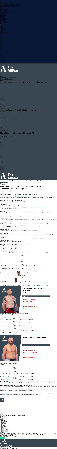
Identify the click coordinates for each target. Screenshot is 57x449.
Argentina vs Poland (3, 14)
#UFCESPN (33, 207)
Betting (1, 34)
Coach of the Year (3, 58)
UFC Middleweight (3, 422)
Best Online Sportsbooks (4, 40)
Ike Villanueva (8, 330)
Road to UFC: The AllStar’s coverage (5, 32)
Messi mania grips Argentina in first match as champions (22, 110)
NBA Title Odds (2, 54)
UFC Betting (2, 48)
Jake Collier (8, 322)
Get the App (3, 437)
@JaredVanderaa (10, 214)
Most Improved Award (3, 57)
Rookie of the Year (3, 56)
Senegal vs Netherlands (3, 22)
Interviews (1, 26)
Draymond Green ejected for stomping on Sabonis (9, 85)
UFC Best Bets (2, 49)
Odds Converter (2, 38)
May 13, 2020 (13, 226)
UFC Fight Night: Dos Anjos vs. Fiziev (26, 196)
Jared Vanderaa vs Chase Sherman (5, 397)
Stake (1, 46)
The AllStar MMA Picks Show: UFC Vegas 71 (8, 141)
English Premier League (3, 9)
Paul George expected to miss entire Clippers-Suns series (23, 82)
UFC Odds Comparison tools (27, 396)
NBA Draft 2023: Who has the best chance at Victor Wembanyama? (10, 4)
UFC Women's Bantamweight (4, 429)
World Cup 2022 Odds (3, 11)
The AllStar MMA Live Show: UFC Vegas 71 (7, 138)
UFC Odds (1, 27)
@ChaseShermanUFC (12, 225)
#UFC (26, 207)
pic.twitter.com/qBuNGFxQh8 (31, 225)
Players (1, 3)
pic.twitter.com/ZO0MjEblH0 (40, 207)
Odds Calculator (2, 37)
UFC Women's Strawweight (4, 431)
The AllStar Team (3, 184)
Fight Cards (2, 28)
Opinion (1, 61)
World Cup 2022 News (3, 10)
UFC (0, 25)
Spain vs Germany (3, 16)
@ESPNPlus (8, 216)
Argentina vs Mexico (3, 21)
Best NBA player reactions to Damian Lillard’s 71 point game (11, 90)
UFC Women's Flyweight (4, 430)
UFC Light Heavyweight (3, 421)
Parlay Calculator (2, 39)
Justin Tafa (8, 376)
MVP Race (1, 55)
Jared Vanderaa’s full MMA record (41, 334)
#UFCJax (23, 225)
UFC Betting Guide (3, 29)
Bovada (1, 41)
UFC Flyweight (2, 427)
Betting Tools (2, 36)
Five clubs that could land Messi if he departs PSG (9, 118)
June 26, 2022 (16, 208)
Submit (11, 447)
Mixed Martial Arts (5, 180)
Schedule (1, 418)
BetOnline (1, 43)
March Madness (2, 60)
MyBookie (1, 47)
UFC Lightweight (2, 424)
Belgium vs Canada (3, 18)
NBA (0, 0)
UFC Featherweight (3, 425)
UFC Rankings (2, 31)
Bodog (1, 42)
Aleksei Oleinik (8, 368)
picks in (17, 245)
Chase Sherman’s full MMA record (41, 285)
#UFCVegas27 (33, 214)
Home (1, 1)
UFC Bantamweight (3, 426)
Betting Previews (2, 30)
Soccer (1, 7)
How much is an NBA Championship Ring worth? (7, 5)
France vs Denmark (3, 19)
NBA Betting (2, 53)
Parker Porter (8, 325)
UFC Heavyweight (3, 420)
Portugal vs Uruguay (3, 15)
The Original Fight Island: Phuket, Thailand (6, 33)
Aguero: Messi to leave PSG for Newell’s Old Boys (9, 116)
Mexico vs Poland (2, 20)
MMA (1, 23)
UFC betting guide (17, 396)
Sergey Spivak (8, 379)
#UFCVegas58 (18, 207)
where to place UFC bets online (35, 393)
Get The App (2, 171)
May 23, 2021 (8, 218)
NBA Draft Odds (2, 59)
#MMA (29, 207)
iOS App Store (15, 436)
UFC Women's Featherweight (4, 428)
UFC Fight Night (13, 397)
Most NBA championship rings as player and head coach (9, 6)
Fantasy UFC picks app (6, 394)
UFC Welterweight (3, 423)
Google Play (8, 436)
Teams (1, 2)
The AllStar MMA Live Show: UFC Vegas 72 (17, 133)
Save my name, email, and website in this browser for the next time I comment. (13, 415)
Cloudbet (1, 45)
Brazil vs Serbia (2, 17)
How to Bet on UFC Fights (4, 51)
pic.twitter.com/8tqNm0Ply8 (16, 216)
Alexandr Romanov (9, 319)
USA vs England (2, 13)
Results (1, 417)
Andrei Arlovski (9, 327)
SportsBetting (2, 44)
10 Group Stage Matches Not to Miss (6, 12)
